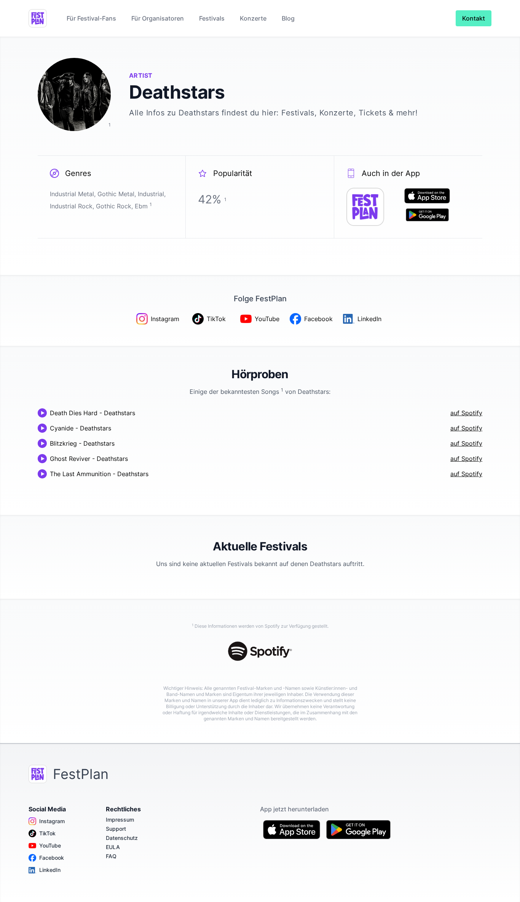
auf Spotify (466, 413)
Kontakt (473, 18)
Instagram (52, 821)
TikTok (47, 833)
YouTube (50, 845)
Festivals (212, 18)
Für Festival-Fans (91, 18)
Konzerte (253, 18)
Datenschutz (122, 838)
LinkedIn (50, 870)
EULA (113, 847)
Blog (288, 18)
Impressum (120, 819)
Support (116, 828)
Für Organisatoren (157, 18)
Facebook (51, 857)
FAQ (111, 856)
